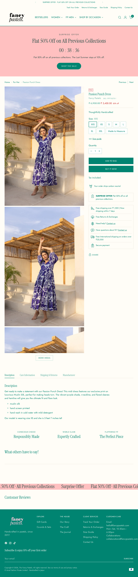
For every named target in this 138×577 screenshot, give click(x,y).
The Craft (64, 527)
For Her (16, 82)
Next (131, 82)
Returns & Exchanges (93, 527)
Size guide (96, 138)
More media (44, 358)
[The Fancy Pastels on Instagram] (10, 543)
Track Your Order (91, 522)
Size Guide (88, 532)
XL (92, 131)
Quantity (92, 145)
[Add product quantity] (99, 151)
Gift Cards (42, 522)
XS (101, 124)
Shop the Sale (69, 66)
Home (7, 82)
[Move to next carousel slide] (130, 474)
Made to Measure (116, 131)
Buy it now (111, 169)
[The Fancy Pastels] (17, 17)
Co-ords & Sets (44, 527)
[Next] (103, 2)
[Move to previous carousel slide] (124, 474)
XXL (100, 131)
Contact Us (88, 542)
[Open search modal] (119, 17)
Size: (93, 118)
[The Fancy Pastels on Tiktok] (14, 543)
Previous (122, 82)
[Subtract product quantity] (91, 151)
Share (95, 254)
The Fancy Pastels (25, 567)
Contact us (110, 223)
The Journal (65, 532)
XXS (93, 124)
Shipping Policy (90, 537)
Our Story (64, 522)
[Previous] (36, 2)
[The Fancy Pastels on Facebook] (6, 543)
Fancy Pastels (95, 98)
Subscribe (128, 558)
